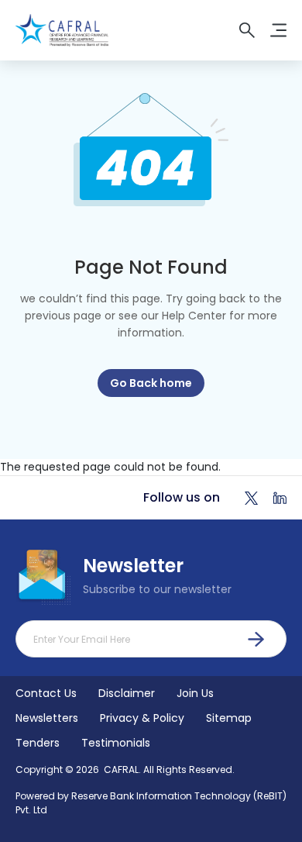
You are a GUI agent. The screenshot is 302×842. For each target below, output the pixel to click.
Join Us (195, 693)
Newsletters (46, 718)
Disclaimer (126, 693)
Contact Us (46, 693)
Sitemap (229, 718)
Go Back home (151, 383)
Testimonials (115, 743)
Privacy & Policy (142, 718)
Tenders (37, 743)
